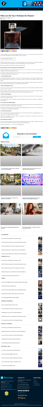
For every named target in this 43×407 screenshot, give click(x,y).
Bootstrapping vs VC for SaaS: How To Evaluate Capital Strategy (11, 312)
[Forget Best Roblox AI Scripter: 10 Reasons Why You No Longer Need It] (40, 293)
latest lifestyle (11, 124)
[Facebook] (1, 51)
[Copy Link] (11, 51)
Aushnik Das (10, 386)
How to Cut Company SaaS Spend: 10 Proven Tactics (9, 304)
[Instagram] (12, 51)
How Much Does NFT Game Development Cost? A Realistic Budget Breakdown (13, 289)
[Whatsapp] (9, 51)
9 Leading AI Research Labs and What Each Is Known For (10, 275)
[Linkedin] (6, 51)
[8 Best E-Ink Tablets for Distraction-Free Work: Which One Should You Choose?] (40, 242)
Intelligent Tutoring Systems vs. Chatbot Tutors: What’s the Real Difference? (13, 271)
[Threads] (26, 390)
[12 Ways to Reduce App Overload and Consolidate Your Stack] (40, 361)
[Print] (14, 51)
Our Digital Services (21, 392)
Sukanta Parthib (9, 384)
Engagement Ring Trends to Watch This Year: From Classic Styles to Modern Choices (32, 169)
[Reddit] (4, 51)
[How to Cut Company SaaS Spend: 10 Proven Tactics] (40, 305)
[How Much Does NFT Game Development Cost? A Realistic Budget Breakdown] (40, 290)
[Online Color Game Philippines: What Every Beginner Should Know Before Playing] (40, 282)
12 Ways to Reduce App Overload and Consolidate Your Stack (11, 361)
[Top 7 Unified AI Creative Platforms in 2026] (40, 365)
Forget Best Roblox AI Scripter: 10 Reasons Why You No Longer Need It (12, 293)
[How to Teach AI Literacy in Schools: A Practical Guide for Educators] (40, 335)
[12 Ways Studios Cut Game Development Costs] (40, 286)
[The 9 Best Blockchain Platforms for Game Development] (40, 297)
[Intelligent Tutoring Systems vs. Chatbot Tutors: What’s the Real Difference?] (40, 250)
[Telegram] (16, 51)
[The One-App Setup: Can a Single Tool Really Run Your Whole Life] (40, 358)
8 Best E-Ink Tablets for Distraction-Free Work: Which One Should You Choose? (13, 242)
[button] (18, 9)
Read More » (2, 171)
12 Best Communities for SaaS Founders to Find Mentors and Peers (11, 308)
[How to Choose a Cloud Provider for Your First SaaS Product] (40, 350)
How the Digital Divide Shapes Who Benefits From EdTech (10, 342)
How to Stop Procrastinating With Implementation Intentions (10, 228)
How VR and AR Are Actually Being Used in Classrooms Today (11, 238)
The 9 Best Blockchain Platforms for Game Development (10, 297)
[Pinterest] (8, 51)
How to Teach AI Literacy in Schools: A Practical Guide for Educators (12, 335)
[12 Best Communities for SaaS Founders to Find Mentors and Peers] (40, 308)
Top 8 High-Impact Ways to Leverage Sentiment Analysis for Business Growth (13, 316)
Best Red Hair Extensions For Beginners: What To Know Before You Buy (31, 228)
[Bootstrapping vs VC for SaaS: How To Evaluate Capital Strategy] (40, 312)
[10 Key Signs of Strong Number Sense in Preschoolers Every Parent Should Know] (40, 253)
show (13, 58)
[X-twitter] (20, 390)
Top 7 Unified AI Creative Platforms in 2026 (8, 365)
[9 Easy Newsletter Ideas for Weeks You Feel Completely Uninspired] (40, 320)
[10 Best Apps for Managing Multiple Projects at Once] (40, 354)
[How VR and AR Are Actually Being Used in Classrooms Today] (40, 238)
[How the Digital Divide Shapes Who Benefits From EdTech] (40, 343)
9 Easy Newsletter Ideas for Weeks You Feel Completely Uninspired (11, 320)
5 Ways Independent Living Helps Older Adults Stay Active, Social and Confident (10, 169)
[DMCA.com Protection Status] (7, 395)
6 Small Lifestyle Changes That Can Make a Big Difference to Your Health (9, 198)
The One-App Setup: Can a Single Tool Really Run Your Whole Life (11, 357)
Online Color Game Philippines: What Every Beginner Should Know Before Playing (14, 282)
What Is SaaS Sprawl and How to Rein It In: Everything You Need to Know (13, 246)
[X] (3, 51)
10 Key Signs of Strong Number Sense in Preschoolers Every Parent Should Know (14, 253)
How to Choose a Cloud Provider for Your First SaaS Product (10, 350)
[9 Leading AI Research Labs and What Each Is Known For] (40, 275)
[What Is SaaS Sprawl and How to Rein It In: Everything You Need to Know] (40, 246)
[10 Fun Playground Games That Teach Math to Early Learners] (40, 339)
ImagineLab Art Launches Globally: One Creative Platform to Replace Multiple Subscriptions (31, 198)
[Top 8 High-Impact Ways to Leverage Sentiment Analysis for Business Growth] (40, 316)
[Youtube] (28, 390)
